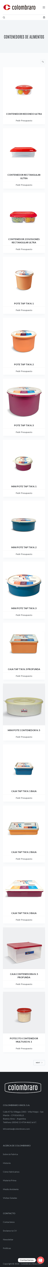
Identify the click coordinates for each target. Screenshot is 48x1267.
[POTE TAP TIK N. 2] (24, 338)
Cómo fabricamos (11, 1171)
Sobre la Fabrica (10, 1154)
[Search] (4, 17)
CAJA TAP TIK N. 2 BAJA (24, 852)
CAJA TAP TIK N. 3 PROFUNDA (24, 669)
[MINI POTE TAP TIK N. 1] (24, 460)
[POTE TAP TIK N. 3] (24, 399)
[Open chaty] (40, 1260)
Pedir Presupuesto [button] (24, 120)
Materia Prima (9, 1180)
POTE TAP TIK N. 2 (24, 364)
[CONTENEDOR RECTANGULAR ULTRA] (24, 149)
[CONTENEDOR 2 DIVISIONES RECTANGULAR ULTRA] (24, 213)
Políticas (7, 1248)
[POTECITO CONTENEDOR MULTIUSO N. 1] (24, 1012)
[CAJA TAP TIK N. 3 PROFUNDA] (24, 643)
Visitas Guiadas (10, 1198)
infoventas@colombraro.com (16, 1129)
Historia (7, 1163)
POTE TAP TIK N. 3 (24, 425)
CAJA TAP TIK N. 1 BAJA (24, 791)
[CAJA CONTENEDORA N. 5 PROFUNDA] (24, 948)
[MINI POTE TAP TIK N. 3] (24, 582)
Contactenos (9, 1222)
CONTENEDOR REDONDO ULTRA (24, 114)
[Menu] (44, 7)
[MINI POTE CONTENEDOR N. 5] (24, 704)
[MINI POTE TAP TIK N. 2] (24, 521)
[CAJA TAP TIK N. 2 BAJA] (24, 826)
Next (38, 1063)
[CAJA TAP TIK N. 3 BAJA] (24, 887)
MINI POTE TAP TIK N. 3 (24, 608)
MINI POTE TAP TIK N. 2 (24, 547)
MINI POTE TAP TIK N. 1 (24, 486)
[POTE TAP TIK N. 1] (24, 278)
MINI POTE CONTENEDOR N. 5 (24, 730)
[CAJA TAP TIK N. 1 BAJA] (24, 765)
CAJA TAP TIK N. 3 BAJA (24, 913)
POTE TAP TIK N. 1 (24, 303)
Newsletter (8, 1239)
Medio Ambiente (11, 1189)
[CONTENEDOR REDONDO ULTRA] (24, 88)
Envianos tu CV (10, 1230)
